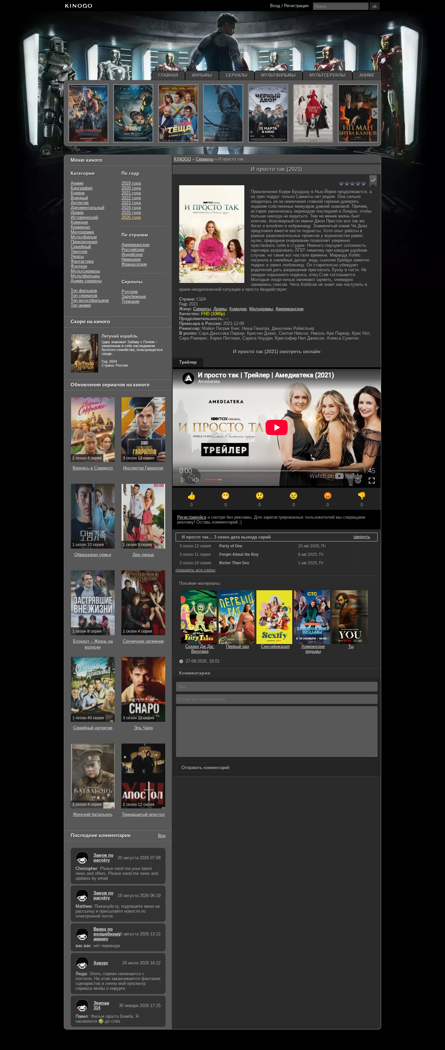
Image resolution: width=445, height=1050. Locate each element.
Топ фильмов (84, 290)
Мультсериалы (85, 271)
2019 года (131, 183)
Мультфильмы (85, 275)
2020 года (131, 188)
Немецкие (131, 259)
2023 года (131, 202)
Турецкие (130, 301)
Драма (77, 212)
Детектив (80, 202)
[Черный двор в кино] (268, 113)
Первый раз (237, 646)
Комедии (238, 308)
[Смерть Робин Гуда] (223, 113)
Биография (82, 188)
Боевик (78, 192)
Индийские (132, 254)
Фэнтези (79, 266)
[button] (373, 181)
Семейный (81, 246)
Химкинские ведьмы (313, 649)
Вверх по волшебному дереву (103, 934)
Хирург (100, 962)
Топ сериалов (84, 295)
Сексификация (275, 646)
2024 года (131, 207)
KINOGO (182, 159)
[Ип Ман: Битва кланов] (358, 113)
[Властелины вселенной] (88, 113)
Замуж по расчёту (103, 857)
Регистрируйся (191, 517)
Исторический (84, 217)
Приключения (84, 241)
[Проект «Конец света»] (133, 113)
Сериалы (204, 159)
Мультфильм (84, 236)
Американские (290, 308)
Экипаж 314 (101, 1005)
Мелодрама (82, 232)
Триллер (79, 251)
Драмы (220, 308)
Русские (130, 291)
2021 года (131, 192)
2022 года (131, 197)
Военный (79, 197)
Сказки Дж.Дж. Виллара (199, 649)
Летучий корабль (120, 336)
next (375, 113)
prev (71, 113)
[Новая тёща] (178, 113)
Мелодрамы (261, 308)
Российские (133, 249)
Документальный (87, 207)
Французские (134, 264)
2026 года (131, 217)
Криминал (80, 227)
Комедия (79, 222)
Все (161, 835)
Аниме (77, 183)
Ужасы (77, 256)
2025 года (131, 212)
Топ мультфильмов (90, 300)
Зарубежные (134, 296)
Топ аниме (81, 305)
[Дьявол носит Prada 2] (313, 113)
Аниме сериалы (86, 280)
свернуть (361, 537)
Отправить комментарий (205, 767)
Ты (350, 646)
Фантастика (82, 261)
